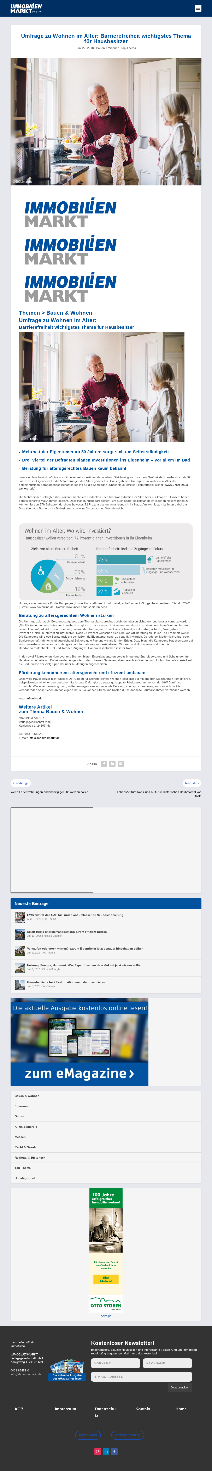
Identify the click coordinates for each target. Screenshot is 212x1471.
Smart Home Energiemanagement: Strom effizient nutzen (67, 931)
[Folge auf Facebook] (114, 1451)
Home (181, 1409)
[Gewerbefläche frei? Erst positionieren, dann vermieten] (20, 985)
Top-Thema (128, 48)
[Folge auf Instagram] (97, 1451)
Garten (19, 1116)
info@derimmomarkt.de (44, 737)
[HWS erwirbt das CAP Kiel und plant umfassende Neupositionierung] (20, 917)
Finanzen (21, 1106)
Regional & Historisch (30, 1157)
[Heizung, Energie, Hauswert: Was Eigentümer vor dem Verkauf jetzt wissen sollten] (20, 968)
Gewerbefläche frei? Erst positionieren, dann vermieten (66, 982)
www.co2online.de (30, 698)
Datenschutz (105, 1412)
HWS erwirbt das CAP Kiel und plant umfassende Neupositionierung (75, 915)
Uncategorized (25, 1178)
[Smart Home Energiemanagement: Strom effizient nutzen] (20, 934)
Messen (20, 1137)
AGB (18, 1409)
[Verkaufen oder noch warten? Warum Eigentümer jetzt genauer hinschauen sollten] (20, 951)
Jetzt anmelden (180, 1387)
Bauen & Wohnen (107, 48)
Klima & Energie (52, 935)
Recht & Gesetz (25, 1147)
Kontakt (142, 1409)
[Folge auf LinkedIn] (106, 1451)
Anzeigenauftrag (127, 1435)
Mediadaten (88, 1435)
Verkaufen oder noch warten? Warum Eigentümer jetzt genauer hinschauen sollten (85, 948)
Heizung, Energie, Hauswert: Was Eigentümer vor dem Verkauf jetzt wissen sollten (84, 965)
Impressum (65, 1409)
